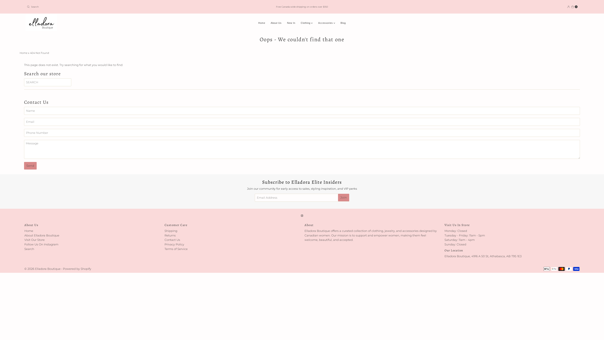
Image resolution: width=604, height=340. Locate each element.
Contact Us (172, 240)
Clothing (306, 23)
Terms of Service (176, 249)
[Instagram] (302, 215)
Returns (170, 235)
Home (261, 23)
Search (29, 249)
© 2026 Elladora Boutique (42, 269)
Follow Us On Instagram (41, 244)
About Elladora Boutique (41, 235)
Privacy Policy (174, 244)
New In (291, 23)
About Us (276, 23)
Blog (343, 23)
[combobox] (117, 7)
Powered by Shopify (77, 269)
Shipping (171, 231)
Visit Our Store (34, 240)
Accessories (326, 23)
